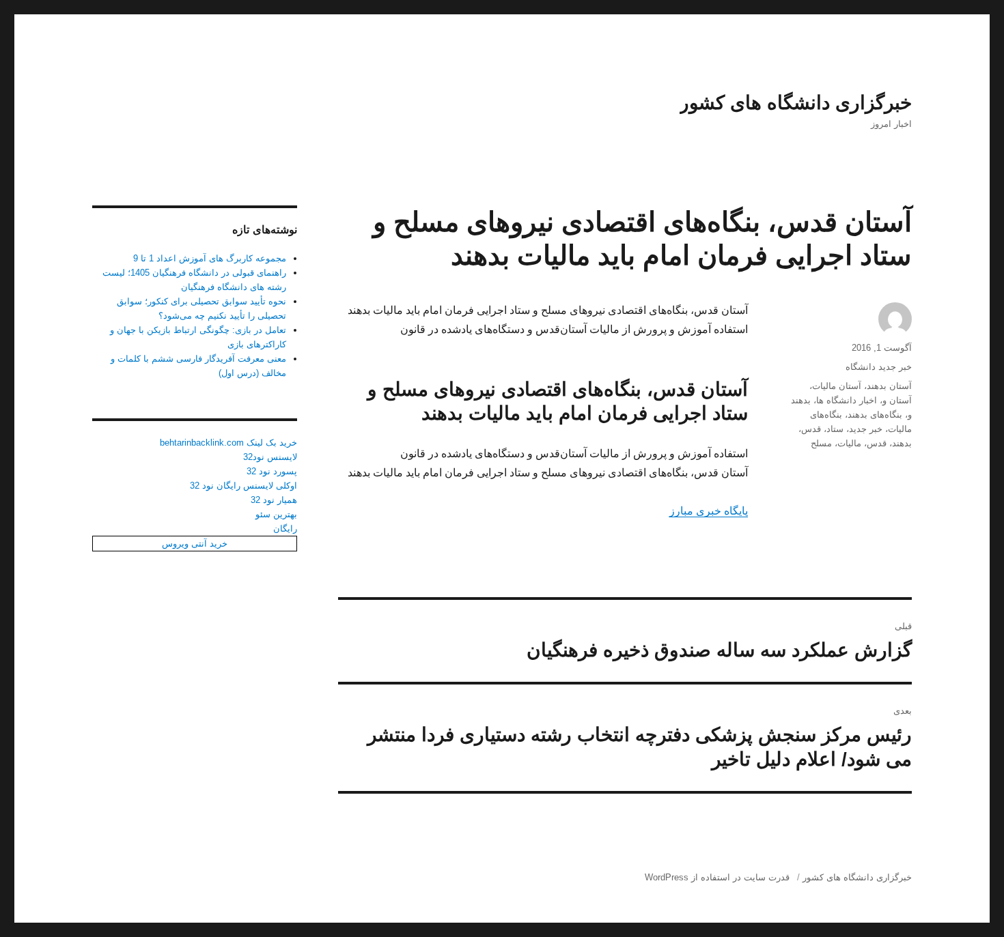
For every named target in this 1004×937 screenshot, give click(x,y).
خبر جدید (865, 429)
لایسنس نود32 (270, 457)
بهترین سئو (276, 514)
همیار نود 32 (274, 500)
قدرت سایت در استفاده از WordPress (717, 877)
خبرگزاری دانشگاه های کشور (796, 102)
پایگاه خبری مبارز (708, 511)
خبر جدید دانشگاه (879, 367)
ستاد (834, 429)
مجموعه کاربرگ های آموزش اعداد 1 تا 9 (209, 258)
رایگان (285, 528)
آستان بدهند (889, 386)
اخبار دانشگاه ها (846, 400)
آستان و (897, 400)
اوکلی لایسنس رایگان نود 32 (243, 485)
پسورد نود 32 (272, 471)
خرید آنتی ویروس (194, 543)
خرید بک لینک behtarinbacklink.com (228, 442)
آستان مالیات (836, 386)
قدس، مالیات (862, 443)
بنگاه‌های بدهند (875, 414)
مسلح (821, 443)
